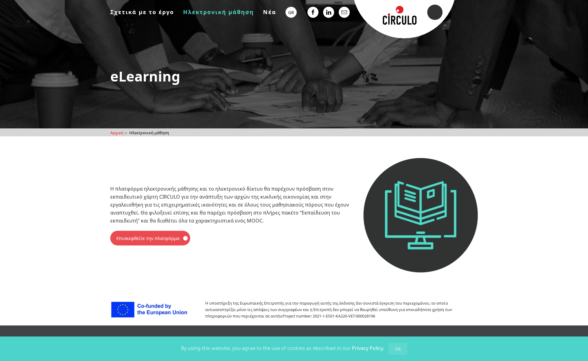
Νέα (269, 12)
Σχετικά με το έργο (142, 12)
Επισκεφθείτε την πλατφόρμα (147, 238)
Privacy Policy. (368, 348)
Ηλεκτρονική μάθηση (218, 12)
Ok (398, 349)
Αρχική (116, 132)
